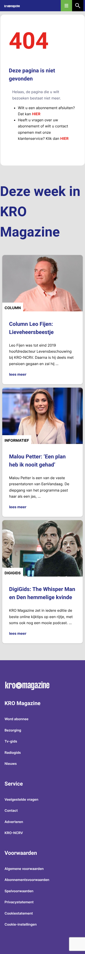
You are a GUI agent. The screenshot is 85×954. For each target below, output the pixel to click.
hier (36, 114)
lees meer (17, 374)
